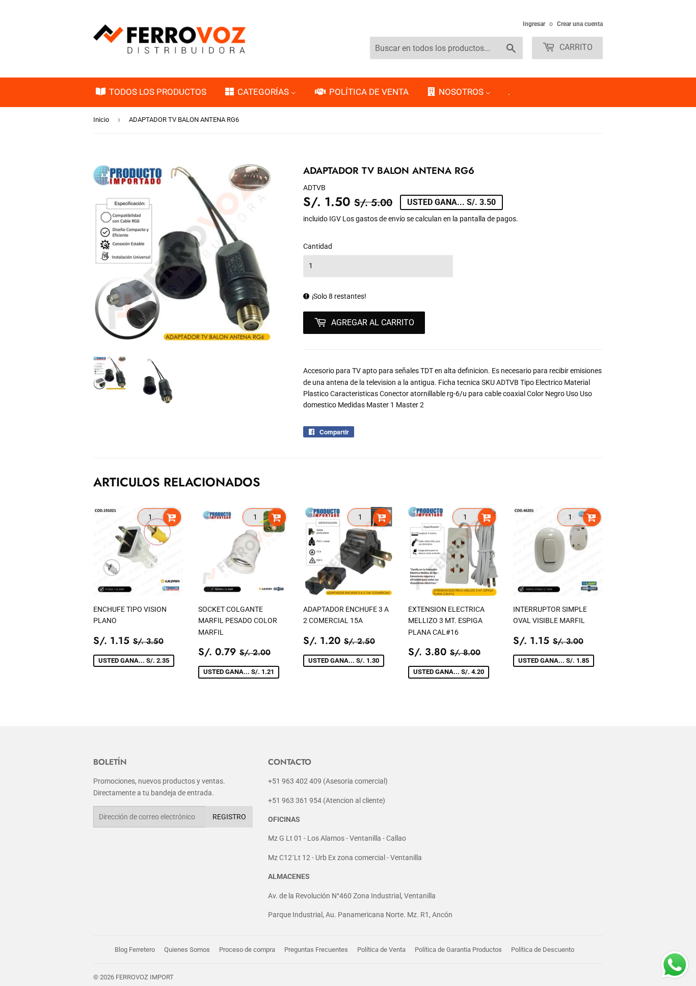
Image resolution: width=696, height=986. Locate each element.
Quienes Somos (187, 949)
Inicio (101, 119)
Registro (229, 817)
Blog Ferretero (135, 949)
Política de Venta (381, 949)
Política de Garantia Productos (458, 949)
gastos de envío (380, 219)
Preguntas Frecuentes (316, 949)
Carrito (575, 47)
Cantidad (317, 246)
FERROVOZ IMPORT (145, 977)
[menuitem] (150, 92)
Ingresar (534, 24)
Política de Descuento (542, 949)
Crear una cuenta (580, 24)
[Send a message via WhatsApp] (675, 965)
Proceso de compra (247, 949)
